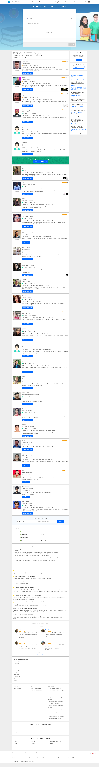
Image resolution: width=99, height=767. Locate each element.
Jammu (33, 741)
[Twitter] (95, 753)
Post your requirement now (40, 161)
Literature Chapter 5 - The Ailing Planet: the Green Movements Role (55, 710)
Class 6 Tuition (45, 188)
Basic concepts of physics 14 (76, 112)
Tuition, (26, 616)
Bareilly (15, 747)
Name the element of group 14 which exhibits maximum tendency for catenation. (78, 75)
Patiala (51, 745)
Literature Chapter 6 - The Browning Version (56, 713)
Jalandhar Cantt (17, 676)
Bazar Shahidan (54, 557)
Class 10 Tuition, (39, 610)
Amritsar (15, 741)
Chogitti (15, 672)
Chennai (19, 755)
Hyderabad (29, 755)
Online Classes (32, 2)
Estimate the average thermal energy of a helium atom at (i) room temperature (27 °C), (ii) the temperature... (78, 88)
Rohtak (51, 743)
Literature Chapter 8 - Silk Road (54, 718)
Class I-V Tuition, (32, 610)
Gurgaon (33, 727)
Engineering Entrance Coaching (49, 430)
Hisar (33, 747)
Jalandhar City (47, 557)
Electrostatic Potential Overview (77, 118)
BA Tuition (35, 476)
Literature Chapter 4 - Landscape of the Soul (55, 706)
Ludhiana (51, 731)
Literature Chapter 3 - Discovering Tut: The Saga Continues (55, 702)
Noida (51, 727)
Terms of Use (24, 752)
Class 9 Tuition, (53, 610)
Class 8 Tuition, (60, 610)
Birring (15, 678)
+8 (67, 89)
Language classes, (43, 616)
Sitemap (48, 752)
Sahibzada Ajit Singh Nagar (55, 741)
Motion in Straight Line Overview (77, 123)
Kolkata (44, 755)
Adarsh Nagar (16, 674)
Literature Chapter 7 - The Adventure (56, 716)
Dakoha (15, 680)
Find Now (79, 59)
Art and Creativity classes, (37, 617)
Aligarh (15, 745)
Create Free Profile (49, 34)
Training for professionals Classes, (50, 617)
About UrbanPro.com (16, 752)
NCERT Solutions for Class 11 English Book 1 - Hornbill (56, 691)
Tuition (40, 2)
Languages (48, 2)
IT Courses (67, 2)
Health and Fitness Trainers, (58, 616)
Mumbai (34, 755)
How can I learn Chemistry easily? (77, 79)
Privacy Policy (31, 752)
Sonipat (33, 743)
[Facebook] (90, 753)
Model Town (60, 557)
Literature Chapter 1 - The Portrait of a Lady (56, 694)
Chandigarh (52, 729)
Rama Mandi (16, 670)
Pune (39, 755)
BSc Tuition (44, 349)
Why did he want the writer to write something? (77, 96)
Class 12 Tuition (45, 115)
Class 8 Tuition (45, 253)
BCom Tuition (45, 236)
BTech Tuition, (40, 611)
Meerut (15, 732)
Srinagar (51, 747)
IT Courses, (49, 616)
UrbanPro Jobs (38, 752)
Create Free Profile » (79, 67)
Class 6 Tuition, (21, 611)
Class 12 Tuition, (46, 610)
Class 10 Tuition (45, 382)
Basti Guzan (16, 669)
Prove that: (73, 85)
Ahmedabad (55, 755)
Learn (44, 752)
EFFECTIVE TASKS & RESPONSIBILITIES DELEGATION (78, 130)
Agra (33, 732)
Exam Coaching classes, (33, 616)
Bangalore (14, 755)
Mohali (33, 745)
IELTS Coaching (45, 459)
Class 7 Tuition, (28, 611)
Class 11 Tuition (16, 52)
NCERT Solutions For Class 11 (54, 688)
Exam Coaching (77, 2)
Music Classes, (20, 617)
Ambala (15, 743)
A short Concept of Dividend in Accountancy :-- (77, 107)
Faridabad (16, 731)
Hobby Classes (58, 2)
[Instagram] (93, 753)
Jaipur (33, 729)
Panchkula (52, 732)
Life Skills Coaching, (27, 617)
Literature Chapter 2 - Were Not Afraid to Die (55, 698)
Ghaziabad (16, 729)
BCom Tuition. (46, 611)
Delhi (15, 727)
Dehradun (34, 731)
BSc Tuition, (34, 611)
